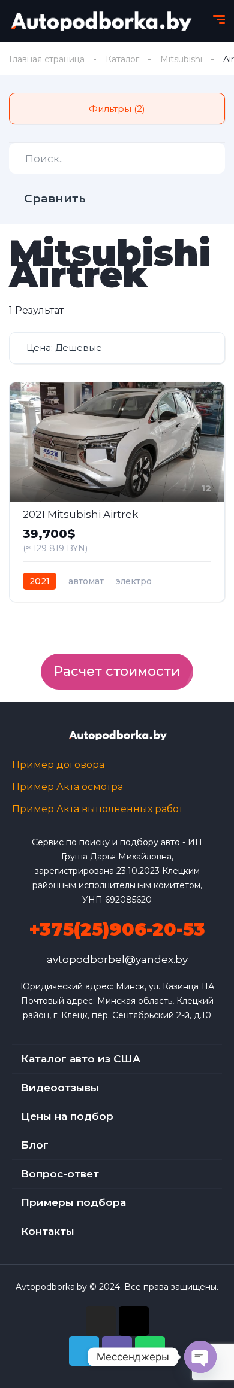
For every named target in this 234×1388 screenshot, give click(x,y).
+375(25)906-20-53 (117, 929)
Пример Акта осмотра (67, 786)
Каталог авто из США (80, 1059)
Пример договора (58, 764)
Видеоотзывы (60, 1088)
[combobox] (117, 348)
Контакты (47, 1231)
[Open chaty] (200, 1357)
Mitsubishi (181, 59)
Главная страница (47, 59)
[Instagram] (101, 1321)
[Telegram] (84, 1351)
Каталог (122, 59)
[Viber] (117, 1351)
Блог (35, 1145)
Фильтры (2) (117, 108)
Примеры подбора (73, 1202)
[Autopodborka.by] (100, 21)
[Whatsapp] (150, 1351)
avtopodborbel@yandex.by (117, 959)
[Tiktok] (134, 1321)
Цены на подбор (67, 1116)
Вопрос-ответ (60, 1174)
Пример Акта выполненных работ (97, 809)
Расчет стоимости (117, 671)
